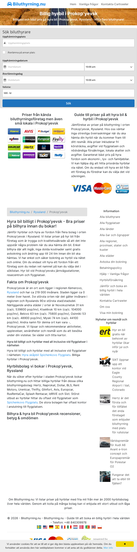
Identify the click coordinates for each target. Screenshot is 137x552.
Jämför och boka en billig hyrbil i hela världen (113, 290)
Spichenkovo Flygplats (22, 402)
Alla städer (107, 255)
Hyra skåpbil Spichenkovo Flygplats (46, 355)
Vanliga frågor (88, 4)
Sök (68, 103)
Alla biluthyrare (110, 217)
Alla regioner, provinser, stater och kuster (114, 245)
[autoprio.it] (69, 526)
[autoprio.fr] (63, 526)
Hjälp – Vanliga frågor (114, 274)
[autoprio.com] (45, 526)
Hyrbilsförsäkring (111, 280)
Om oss (105, 306)
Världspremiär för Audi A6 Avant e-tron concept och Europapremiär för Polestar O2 (120, 453)
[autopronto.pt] (87, 526)
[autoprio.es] (57, 526)
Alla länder (107, 229)
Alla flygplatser (110, 223)
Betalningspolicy (111, 268)
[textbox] (68, 43)
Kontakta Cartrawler (114, 4)
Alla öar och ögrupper (114, 235)
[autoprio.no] (94, 526)
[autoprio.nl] (75, 526)
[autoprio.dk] (81, 526)
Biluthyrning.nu (28, 4)
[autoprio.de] (51, 526)
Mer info (108, 547)
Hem (73, 4)
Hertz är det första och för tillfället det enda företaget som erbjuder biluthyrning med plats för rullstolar (121, 415)
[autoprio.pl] (100, 526)
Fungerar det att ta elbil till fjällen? (121, 479)
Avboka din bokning (113, 262)
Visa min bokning (111, 313)
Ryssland (13, 292)
